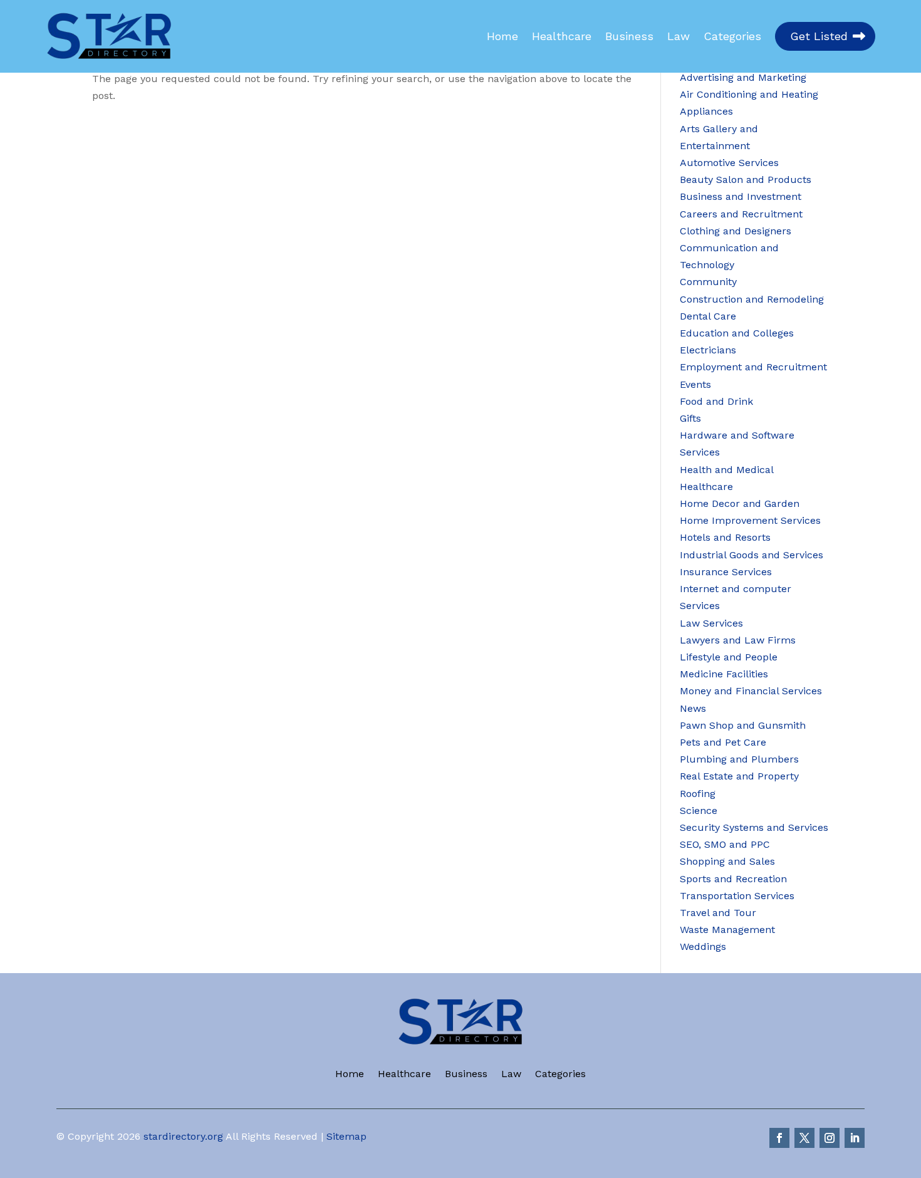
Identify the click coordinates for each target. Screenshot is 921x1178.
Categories (732, 36)
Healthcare (561, 36)
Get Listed (819, 36)
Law (678, 36)
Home (502, 36)
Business (629, 36)
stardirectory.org (183, 1136)
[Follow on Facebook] (779, 1138)
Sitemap (346, 1136)
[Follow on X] (804, 1138)
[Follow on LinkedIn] (855, 1138)
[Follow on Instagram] (830, 1138)
